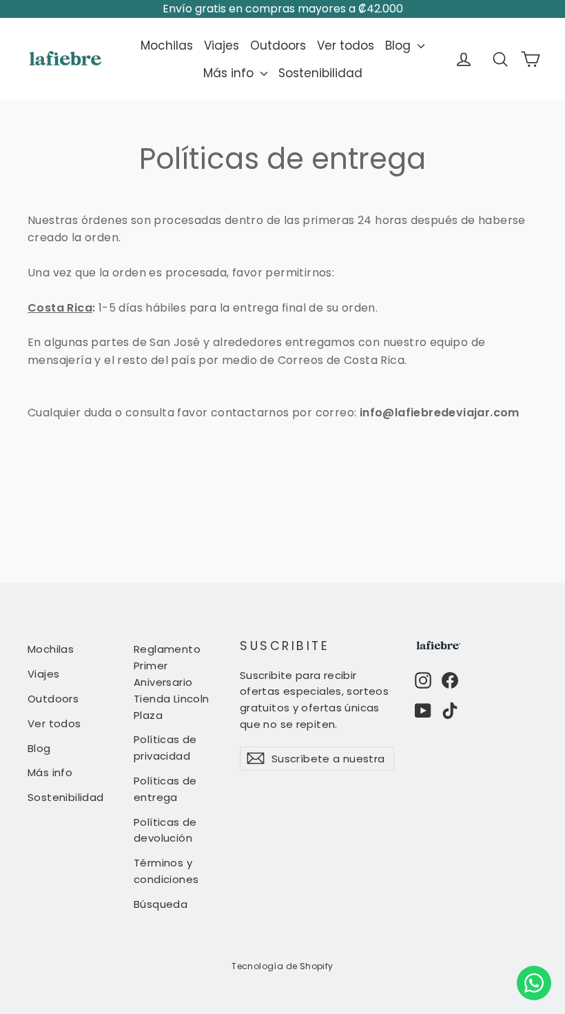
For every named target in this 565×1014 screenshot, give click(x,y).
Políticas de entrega (165, 788)
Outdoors (278, 45)
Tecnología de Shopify (282, 966)
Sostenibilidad (320, 73)
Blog (399, 45)
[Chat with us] (534, 983)
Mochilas (167, 45)
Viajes (221, 45)
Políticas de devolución (165, 830)
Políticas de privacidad (165, 747)
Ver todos (345, 45)
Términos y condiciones (166, 870)
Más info (230, 73)
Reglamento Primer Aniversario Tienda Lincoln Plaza (171, 682)
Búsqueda (160, 904)
